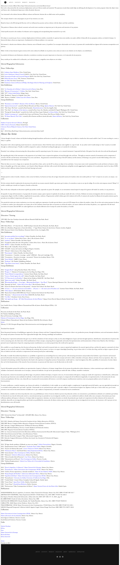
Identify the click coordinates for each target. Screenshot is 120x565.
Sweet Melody (9, 259)
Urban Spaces (8, 291)
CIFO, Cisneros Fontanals (8, 125)
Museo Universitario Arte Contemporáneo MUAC (32, 476)
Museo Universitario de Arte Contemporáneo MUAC (15, 513)
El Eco (3, 528)
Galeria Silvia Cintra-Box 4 (24, 284)
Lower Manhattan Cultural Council (14, 74)
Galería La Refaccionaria (18, 455)
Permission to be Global (11, 104)
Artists (11, 2)
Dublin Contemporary (11, 114)
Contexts (18, 2)
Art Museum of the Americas (19, 110)
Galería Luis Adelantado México (30, 474)
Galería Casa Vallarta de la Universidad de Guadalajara (35, 461)
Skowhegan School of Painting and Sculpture (39, 83)
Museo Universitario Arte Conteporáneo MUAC (27, 469)
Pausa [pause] (8, 253)
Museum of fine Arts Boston (27, 104)
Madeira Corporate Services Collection (11, 123)
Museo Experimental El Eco (35, 451)
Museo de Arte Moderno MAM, (44, 472)
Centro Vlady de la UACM (30, 448)
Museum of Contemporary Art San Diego (12, 318)
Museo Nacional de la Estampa (32, 467)
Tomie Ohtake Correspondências (14, 274)
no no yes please (9, 238)
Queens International (11, 106)
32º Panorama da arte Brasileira (13, 278)
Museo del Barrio (57, 116)
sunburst (7, 240)
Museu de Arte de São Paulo (20, 295)
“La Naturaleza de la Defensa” (13, 89)
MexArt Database (5, 526)
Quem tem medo (10, 280)
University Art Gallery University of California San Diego (30, 478)
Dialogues (32, 2)
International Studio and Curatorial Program (16, 76)
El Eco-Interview (5, 537)
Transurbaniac (9, 469)
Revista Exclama (5, 534)
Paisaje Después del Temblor (12, 474)
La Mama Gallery (53, 112)
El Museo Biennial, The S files (13, 116)
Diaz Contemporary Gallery (22, 453)
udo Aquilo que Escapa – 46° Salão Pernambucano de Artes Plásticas (23, 299)
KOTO (7, 245)
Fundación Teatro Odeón (34, 446)
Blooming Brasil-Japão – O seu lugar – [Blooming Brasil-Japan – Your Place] (26, 282)
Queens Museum (49, 106)
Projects (25, 2)
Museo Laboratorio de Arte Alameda (11, 516)
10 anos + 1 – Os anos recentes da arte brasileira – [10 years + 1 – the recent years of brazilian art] (32, 288)
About (65, 551)
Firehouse (7, 261)
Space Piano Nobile (19, 482)
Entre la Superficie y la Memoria (14, 467)
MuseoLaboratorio (38, 108)
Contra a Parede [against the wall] (14, 276)
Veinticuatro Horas (10, 451)
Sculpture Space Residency (12, 72)
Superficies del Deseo (11, 476)
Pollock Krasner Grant (10, 78)
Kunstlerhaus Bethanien (20, 484)
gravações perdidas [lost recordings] (14, 236)
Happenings (72, 551)
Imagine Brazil (9, 270)
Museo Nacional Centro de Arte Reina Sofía (46, 486)
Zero (2, 530)
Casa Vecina (28, 457)
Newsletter (80, 551)
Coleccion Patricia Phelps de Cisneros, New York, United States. (18, 127)
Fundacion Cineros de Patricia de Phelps (16, 83)
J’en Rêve (7, 297)
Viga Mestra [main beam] (12, 263)
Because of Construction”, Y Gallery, (15, 91)
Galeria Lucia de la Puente (29, 89)
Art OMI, (7, 80)
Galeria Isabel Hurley (14, 93)
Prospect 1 (8, 272)
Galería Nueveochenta (45, 444)
